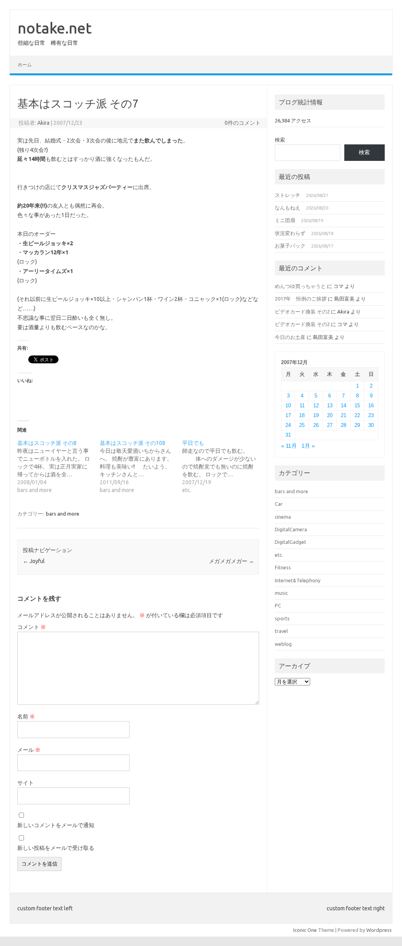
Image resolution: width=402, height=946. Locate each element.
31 (288, 435)
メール (28, 750)
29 (357, 425)
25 (302, 425)
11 (302, 405)
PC (278, 605)
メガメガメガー (231, 561)
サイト (25, 783)
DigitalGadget (290, 542)
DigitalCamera (291, 529)
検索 (280, 139)
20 (330, 415)
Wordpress (379, 930)
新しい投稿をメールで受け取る (55, 848)
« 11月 (289, 446)
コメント (31, 627)
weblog (283, 644)
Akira (43, 123)
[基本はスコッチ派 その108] (141, 466)
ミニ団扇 (285, 220)
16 (371, 405)
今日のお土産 (290, 337)
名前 (26, 716)
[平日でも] (223, 466)
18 (302, 415)
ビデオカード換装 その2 (302, 311)
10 (288, 405)
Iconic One (305, 930)
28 (343, 425)
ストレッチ (287, 195)
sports (282, 618)
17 (288, 415)
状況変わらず (290, 233)
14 (343, 405)
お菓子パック (290, 245)
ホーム (25, 64)
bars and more (62, 513)
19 (316, 415)
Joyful (34, 561)
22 (357, 415)
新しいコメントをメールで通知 (55, 825)
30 (371, 425)
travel (281, 631)
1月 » (308, 446)
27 (330, 425)
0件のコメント (243, 123)
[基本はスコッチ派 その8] (58, 466)
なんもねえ (287, 207)
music (281, 593)
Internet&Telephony (297, 580)
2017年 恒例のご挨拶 (301, 298)
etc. (279, 555)
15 (357, 405)
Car (279, 504)
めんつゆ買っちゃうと (300, 286)
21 (343, 415)
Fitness (283, 567)
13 (330, 405)
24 (288, 425)
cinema (283, 516)
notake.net (54, 28)
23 (371, 415)
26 (316, 425)
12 (316, 405)
